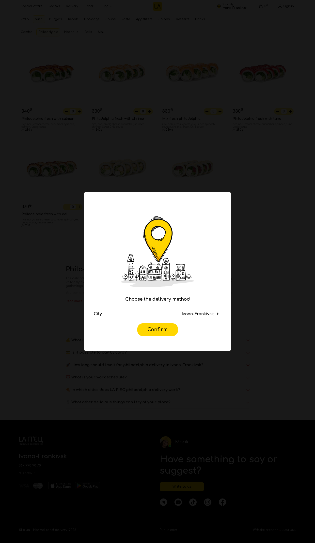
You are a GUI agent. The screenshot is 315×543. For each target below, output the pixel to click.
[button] (157, 314)
